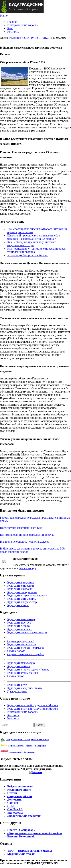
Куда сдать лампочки (20, 588)
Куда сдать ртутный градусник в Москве (32, 705)
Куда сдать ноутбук (19, 622)
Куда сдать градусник (20, 582)
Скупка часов (15, 676)
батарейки (35, 745)
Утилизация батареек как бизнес (27, 255)
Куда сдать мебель (18, 666)
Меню (4, 15)
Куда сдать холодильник (22, 592)
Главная (12, 21)
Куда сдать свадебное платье (25, 688)
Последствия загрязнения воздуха (21, 527)
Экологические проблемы (24, 815)
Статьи (12, 793)
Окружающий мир (19, 796)
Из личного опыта (19, 789)
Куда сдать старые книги (22, 672)
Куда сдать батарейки (20, 585)
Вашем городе (27, 568)
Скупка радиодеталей (20, 641)
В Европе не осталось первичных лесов (24, 541)
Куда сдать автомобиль (21, 598)
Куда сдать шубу (17, 684)
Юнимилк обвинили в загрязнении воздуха (27, 534)
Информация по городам (22, 25)
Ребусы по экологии (20, 786)
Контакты (13, 31)
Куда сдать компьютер (21, 619)
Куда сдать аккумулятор (22, 602)
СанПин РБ (15, 809)
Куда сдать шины (18, 605)
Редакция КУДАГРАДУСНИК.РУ (30, 37)
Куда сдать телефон (19, 625)
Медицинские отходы (21, 853)
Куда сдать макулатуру (21, 662)
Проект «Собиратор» (21, 829)
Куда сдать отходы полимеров (25, 647)
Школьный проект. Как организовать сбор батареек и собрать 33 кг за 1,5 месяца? (33, 237)
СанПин (12, 802)
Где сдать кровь (17, 691)
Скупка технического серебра (25, 654)
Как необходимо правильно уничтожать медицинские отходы (32, 243)
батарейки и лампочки (27, 739)
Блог (10, 28)
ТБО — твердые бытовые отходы (29, 850)
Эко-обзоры (15, 812)
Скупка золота (16, 650)
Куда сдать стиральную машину (27, 595)
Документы (15, 799)
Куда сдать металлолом (21, 644)
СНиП (11, 806)
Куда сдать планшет (19, 629)
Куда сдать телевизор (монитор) (27, 632)
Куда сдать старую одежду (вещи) (28, 669)
